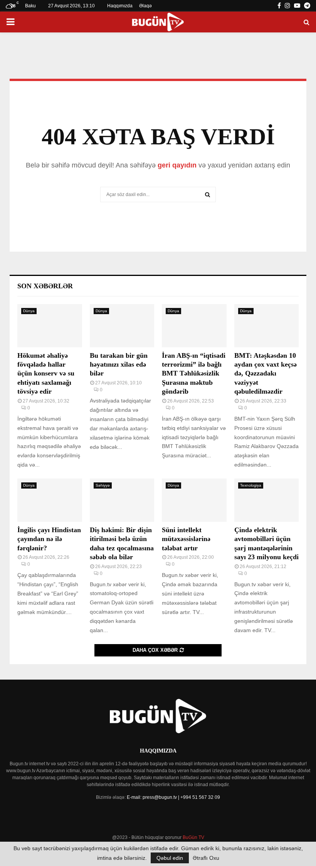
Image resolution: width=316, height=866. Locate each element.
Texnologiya (250, 485)
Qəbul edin (169, 858)
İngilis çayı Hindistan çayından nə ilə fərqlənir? (49, 539)
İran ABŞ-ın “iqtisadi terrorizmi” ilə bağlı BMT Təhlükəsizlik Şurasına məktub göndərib (193, 374)
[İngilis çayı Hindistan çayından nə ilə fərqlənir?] (49, 500)
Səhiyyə (103, 485)
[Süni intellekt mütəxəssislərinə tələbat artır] (194, 500)
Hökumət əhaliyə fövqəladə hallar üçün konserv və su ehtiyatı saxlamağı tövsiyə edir (45, 374)
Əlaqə (145, 5)
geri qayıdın (177, 165)
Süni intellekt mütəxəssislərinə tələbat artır (186, 539)
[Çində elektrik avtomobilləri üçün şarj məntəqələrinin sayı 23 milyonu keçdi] (266, 500)
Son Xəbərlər (45, 286)
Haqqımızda (120, 5)
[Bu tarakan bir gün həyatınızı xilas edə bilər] (122, 325)
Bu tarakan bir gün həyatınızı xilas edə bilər (119, 364)
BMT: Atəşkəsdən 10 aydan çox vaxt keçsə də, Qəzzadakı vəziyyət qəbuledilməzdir (265, 374)
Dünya (29, 311)
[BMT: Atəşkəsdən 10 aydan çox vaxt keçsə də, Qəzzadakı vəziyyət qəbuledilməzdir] (266, 325)
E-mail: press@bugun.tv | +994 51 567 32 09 (173, 797)
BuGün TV (193, 837)
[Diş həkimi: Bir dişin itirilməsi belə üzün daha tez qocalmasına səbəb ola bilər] (122, 500)
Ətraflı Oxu (206, 858)
